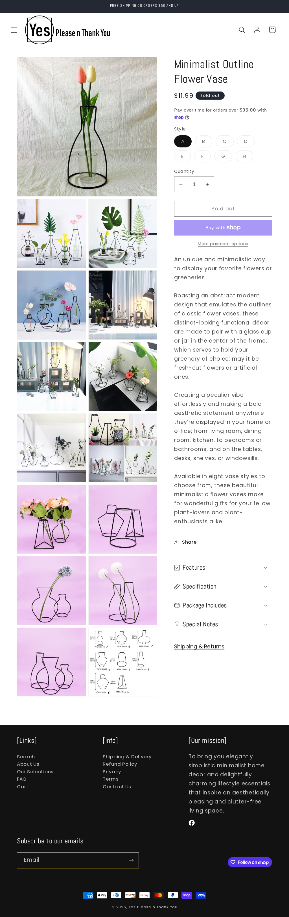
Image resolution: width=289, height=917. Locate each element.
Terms (111, 779)
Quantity (184, 171)
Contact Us (117, 786)
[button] (14, 29)
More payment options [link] (223, 244)
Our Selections (35, 771)
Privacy (112, 771)
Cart (23, 786)
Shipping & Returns (199, 646)
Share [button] (189, 542)
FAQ (22, 779)
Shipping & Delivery (127, 756)
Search (26, 756)
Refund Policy (120, 764)
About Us (28, 764)
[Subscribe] (131, 860)
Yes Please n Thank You (153, 907)
